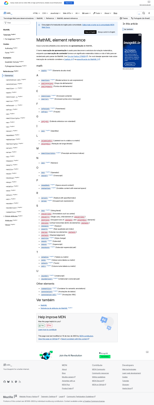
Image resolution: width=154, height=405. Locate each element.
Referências (8, 71)
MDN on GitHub (98, 385)
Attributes (8, 221)
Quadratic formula (12, 62)
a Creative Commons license (94, 401)
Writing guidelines (98, 377)
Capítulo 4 (68, 59)
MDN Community (98, 369)
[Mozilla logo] (10, 396)
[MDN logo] (7, 365)
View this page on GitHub (47, 339)
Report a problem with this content (74, 339)
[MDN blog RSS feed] (20, 381)
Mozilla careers (68, 377)
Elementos (9, 76)
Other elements (45, 283)
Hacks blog (126, 388)
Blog (115, 13)
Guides (6, 44)
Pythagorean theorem (13, 66)
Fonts (7, 53)
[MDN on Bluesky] (8, 381)
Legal (61, 396)
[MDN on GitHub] (4, 381)
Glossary (125, 385)
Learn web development (131, 373)
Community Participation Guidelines (80, 396)
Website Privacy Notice (28, 396)
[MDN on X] (12, 381)
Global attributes (11, 216)
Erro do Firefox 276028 (77, 56)
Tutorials (7, 35)
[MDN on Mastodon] (16, 381)
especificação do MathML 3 (87, 59)
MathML (44, 305)
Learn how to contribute (47, 330)
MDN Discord (97, 381)
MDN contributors (86, 336)
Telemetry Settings (48, 396)
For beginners (10, 39)
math (39, 65)
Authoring (8, 48)
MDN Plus (66, 385)
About (64, 369)
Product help (67, 388)
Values (7, 225)
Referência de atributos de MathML (54, 308)
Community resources (100, 373)
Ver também (128, 29)
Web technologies (129, 369)
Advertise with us (68, 381)
